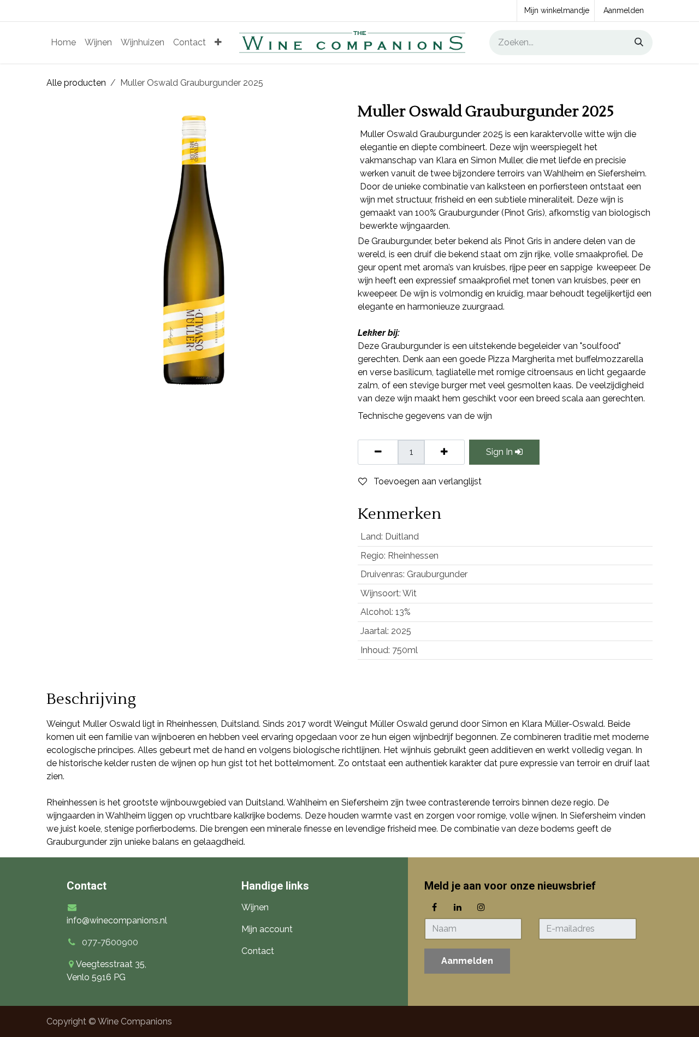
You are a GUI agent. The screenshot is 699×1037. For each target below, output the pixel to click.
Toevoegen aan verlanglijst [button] (426, 481)
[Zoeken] (635, 42)
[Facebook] (434, 907)
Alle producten (76, 83)
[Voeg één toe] (444, 452)
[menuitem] (63, 43)
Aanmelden (623, 10)
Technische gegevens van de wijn (425, 416)
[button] (467, 961)
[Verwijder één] (378, 452)
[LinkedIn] (457, 907)
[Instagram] (481, 907)
